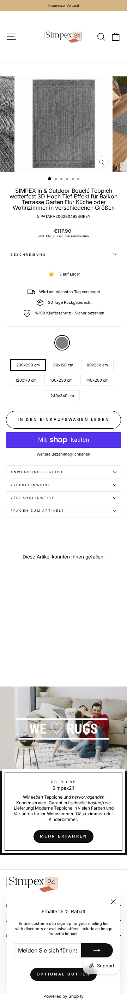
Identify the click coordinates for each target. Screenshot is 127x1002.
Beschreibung (29, 254)
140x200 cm (97, 380)
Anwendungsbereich (37, 472)
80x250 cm (97, 365)
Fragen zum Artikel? (37, 510)
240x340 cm (62, 395)
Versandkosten (77, 236)
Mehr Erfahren (63, 836)
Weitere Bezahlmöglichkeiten (63, 454)
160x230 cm (61, 380)
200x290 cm (28, 365)
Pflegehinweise (30, 485)
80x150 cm (63, 365)
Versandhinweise (33, 498)
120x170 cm (26, 380)
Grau (62, 343)
